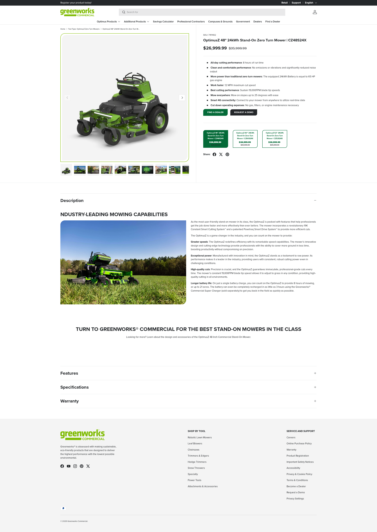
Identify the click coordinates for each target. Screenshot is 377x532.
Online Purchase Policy (299, 443)
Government (243, 21)
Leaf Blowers (195, 443)
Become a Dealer (296, 486)
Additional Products (135, 21)
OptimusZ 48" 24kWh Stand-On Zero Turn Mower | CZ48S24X (121, 29)
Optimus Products (107, 21)
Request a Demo (296, 492)
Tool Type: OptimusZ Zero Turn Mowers (84, 29)
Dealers (257, 21)
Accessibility (293, 468)
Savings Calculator (163, 21)
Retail (284, 2)
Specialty (193, 474)
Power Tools (194, 480)
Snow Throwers (196, 468)
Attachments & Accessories (203, 486)
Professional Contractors (191, 21)
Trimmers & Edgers (198, 455)
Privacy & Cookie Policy (299, 474)
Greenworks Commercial (77, 521)
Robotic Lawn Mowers (200, 437)
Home (62, 29)
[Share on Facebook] (214, 154)
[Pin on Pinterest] (227, 154)
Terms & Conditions (297, 480)
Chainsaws (193, 449)
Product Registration (298, 455)
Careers (291, 437)
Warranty (291, 449)
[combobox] (202, 12)
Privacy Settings (295, 498)
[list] (124, 97)
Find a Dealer (272, 21)
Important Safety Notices (300, 461)
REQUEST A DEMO (243, 112)
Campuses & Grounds (220, 21)
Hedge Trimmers (197, 461)
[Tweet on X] (221, 154)
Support (296, 2)
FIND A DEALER (215, 112)
